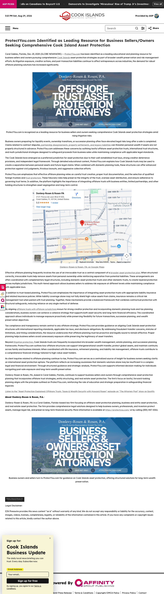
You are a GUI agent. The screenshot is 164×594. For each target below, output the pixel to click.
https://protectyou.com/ (117, 410)
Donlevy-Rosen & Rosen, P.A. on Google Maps (82, 267)
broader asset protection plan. (126, 272)
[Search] (137, 28)
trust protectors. (33, 178)
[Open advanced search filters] (143, 28)
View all (158, 4)
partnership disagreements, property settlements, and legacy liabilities (76, 145)
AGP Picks (8, 4)
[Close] (50, 538)
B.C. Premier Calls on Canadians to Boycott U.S (32, 4)
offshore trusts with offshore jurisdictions (37, 309)
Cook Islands (63, 57)
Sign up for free (28, 580)
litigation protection (23, 342)
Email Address (15, 569)
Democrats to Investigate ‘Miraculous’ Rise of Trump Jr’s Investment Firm (112, 4)
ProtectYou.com (72, 54)
